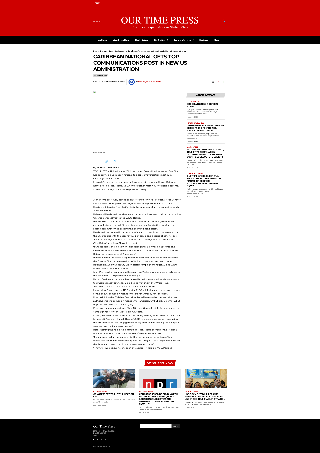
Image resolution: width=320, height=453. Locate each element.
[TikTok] (101, 439)
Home (96, 51)
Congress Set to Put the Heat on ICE (113, 395)
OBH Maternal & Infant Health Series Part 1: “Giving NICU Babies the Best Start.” (205, 128)
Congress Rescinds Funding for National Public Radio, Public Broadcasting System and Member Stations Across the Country (158, 399)
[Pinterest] (218, 82)
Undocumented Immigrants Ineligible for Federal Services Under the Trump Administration (205, 396)
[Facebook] (207, 82)
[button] (224, 21)
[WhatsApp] (224, 82)
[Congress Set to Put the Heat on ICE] (114, 378)
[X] (212, 82)
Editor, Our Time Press (150, 82)
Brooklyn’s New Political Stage (202, 105)
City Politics (193, 101)
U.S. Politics (192, 147)
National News (106, 51)
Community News (195, 173)
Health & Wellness (195, 123)
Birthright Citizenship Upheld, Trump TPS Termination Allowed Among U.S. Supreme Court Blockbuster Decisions (205, 153)
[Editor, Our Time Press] (132, 82)
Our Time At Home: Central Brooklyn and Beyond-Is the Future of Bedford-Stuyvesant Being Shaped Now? (204, 181)
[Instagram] (106, 161)
